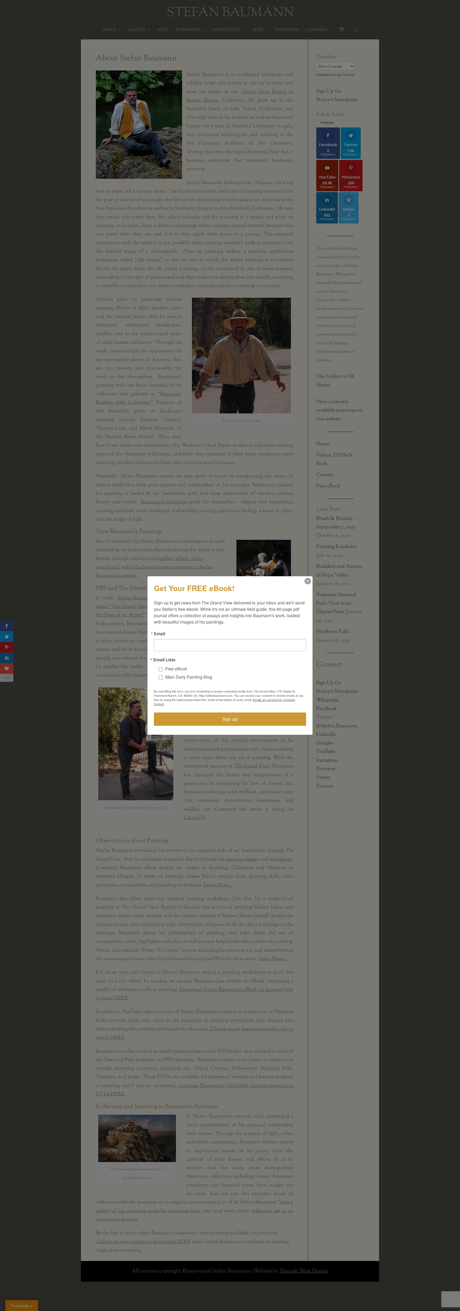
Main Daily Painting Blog (188, 677)
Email (159, 634)
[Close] (308, 581)
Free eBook (176, 669)
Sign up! (230, 719)
